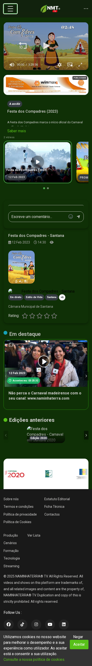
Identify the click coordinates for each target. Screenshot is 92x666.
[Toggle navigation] (10, 9)
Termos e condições (18, 506)
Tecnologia (12, 558)
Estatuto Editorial (57, 499)
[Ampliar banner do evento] (46, 291)
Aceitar (79, 644)
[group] (12, 65)
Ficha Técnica (54, 506)
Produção (11, 535)
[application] (46, 46)
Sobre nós (11, 499)
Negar (78, 637)
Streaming (11, 566)
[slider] (46, 58)
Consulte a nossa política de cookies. (34, 659)
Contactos (52, 514)
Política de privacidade (20, 514)
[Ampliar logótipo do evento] (21, 267)
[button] (22, 46)
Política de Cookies (17, 522)
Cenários (10, 543)
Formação (11, 551)
